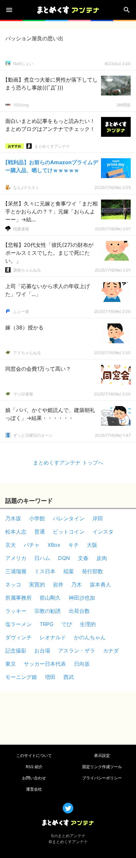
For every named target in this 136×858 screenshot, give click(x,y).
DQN (64, 558)
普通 (39, 531)
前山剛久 (50, 597)
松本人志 (15, 531)
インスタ (103, 531)
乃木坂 (13, 518)
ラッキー (15, 611)
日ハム (42, 558)
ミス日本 (44, 571)
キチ (73, 544)
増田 (50, 677)
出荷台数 (79, 611)
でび (66, 624)
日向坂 (82, 663)
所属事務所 (18, 597)
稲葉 (68, 571)
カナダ (111, 650)
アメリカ (15, 558)
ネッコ (13, 584)
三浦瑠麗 (15, 571)
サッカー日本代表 (45, 663)
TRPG (46, 624)
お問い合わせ (34, 777)
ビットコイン (69, 531)
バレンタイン (69, 518)
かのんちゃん (90, 637)
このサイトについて (34, 755)
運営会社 (34, 789)
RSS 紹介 (34, 766)
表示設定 (102, 755)
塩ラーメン (18, 624)
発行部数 (92, 571)
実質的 (37, 584)
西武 (68, 677)
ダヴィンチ (18, 637)
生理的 (88, 624)
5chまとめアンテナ (68, 835)
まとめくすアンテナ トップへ (68, 462)
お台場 (42, 650)
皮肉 (101, 558)
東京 (10, 663)
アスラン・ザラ (76, 650)
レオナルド (53, 637)
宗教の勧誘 (47, 611)
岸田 (97, 518)
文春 (83, 558)
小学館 (37, 518)
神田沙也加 (82, 597)
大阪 (92, 544)
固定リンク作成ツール (102, 766)
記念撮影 (15, 650)
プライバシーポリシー (102, 777)
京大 (10, 544)
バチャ (32, 544)
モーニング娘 (21, 677)
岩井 (58, 584)
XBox (54, 544)
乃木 (76, 584)
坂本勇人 (100, 584)
